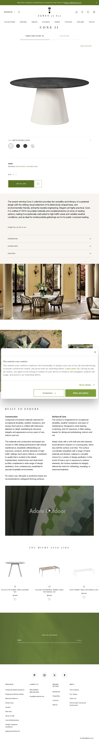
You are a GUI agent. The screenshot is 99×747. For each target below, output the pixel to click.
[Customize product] (15, 586)
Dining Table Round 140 (35, 36)
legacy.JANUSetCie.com (72, 2)
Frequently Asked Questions (14, 690)
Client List (73, 698)
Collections (9, 22)
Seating (23, 22)
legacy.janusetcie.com (12, 731)
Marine (55, 705)
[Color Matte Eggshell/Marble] (32, 146)
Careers (8, 707)
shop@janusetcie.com (37, 696)
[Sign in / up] (76, 12)
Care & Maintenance (12, 720)
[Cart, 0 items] (94, 12)
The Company (74, 690)
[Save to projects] (15, 599)
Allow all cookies (80, 393)
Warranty (8, 711)
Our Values (73, 694)
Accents (46, 22)
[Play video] (49, 511)
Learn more (70, 368)
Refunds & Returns (11, 698)
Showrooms (9, 703)
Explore (80, 22)
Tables (34, 22)
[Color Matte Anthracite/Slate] (25, 146)
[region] (49, 511)
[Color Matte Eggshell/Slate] (10, 146)
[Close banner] (95, 352)
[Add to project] (38, 183)
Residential (8, 12)
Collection (64, 36)
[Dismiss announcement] (96, 2)
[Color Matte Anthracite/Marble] (18, 146)
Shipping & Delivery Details (14, 694)
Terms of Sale (9, 716)
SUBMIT (79, 640)
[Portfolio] (88, 12)
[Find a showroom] (82, 12)
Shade (57, 22)
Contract (55, 700)
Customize (47, 393)
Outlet (92, 22)
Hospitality (56, 696)
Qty (9, 174)
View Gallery (86, 46)
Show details (85, 385)
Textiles (68, 22)
